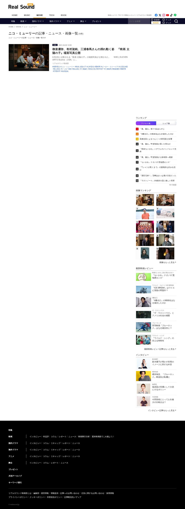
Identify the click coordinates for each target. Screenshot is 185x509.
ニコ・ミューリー (67, 66)
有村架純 (65, 71)
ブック (168, 22)
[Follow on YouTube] (167, 15)
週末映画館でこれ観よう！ (103, 436)
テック (168, 19)
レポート (62, 436)
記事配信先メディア (72, 497)
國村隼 (123, 69)
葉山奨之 (76, 69)
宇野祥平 (57, 71)
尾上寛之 (57, 69)
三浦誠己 (84, 69)
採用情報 (110, 493)
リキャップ (55, 443)
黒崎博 (97, 66)
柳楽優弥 (116, 69)
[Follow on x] (160, 15)
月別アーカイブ (15, 475)
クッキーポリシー (37, 497)
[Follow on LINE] (175, 15)
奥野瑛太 (56, 66)
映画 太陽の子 (81, 66)
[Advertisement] (110, 6)
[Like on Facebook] (156, 15)
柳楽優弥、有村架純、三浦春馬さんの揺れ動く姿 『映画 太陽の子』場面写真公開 (90, 51)
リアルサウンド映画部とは (20, 493)
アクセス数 (146, 123)
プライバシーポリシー (18, 497)
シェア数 (166, 123)
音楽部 (157, 19)
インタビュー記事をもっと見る (161, 410)
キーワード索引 (15, 482)
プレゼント (96, 21)
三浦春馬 (108, 69)
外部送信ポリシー (54, 497)
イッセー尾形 (67, 69)
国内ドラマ (37, 21)
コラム (54, 436)
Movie (40, 15)
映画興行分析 (84, 436)
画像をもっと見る (167, 262)
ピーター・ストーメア (110, 66)
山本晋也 (90, 66)
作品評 (46, 436)
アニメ (69, 21)
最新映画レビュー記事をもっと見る (159, 349)
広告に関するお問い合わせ (92, 493)
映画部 (156, 22)
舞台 (82, 21)
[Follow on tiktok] (171, 15)
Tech (51, 15)
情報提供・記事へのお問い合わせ (65, 493)
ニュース (72, 436)
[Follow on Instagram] (163, 15)
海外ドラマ (54, 21)
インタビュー (35, 436)
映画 (22, 21)
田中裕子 (100, 69)
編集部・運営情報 (41, 493)
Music (27, 15)
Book (63, 15)
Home (14, 15)
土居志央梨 (124, 66)
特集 (13, 21)
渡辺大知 (92, 69)
